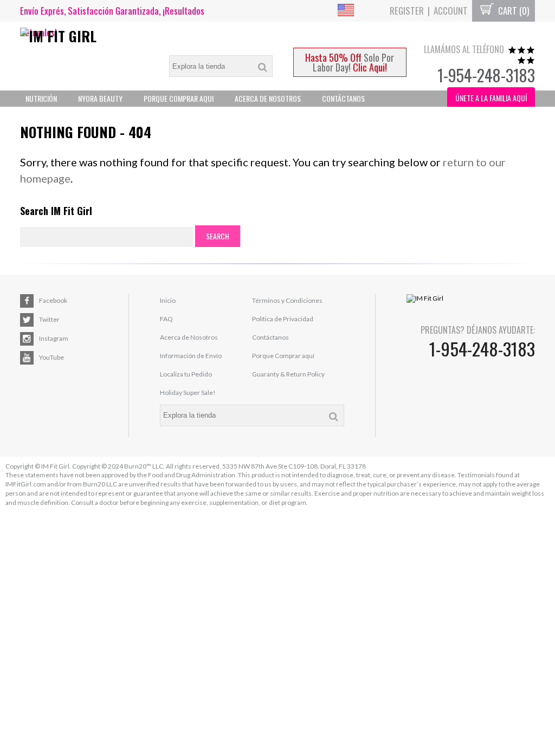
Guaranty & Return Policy (288, 374)
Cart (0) (512, 10)
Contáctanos (343, 98)
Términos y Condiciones (287, 300)
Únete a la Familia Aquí (491, 97)
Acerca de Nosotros (189, 337)
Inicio (168, 300)
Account (451, 10)
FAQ (166, 319)
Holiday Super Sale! (188, 392)
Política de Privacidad (282, 319)
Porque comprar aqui (179, 98)
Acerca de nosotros (268, 98)
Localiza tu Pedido (186, 374)
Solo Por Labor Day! (349, 62)
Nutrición (41, 98)
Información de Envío (191, 356)
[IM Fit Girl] (84, 36)
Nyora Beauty (100, 98)
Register (407, 10)
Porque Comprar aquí (283, 356)
